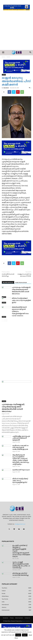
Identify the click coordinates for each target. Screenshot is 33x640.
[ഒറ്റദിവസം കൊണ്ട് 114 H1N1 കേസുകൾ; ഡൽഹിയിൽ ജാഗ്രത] (6, 448)
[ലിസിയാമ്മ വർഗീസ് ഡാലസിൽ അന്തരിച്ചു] (6, 575)
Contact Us (27, 618)
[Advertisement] (16, 32)
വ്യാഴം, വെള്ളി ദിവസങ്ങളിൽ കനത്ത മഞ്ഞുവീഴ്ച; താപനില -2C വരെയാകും (21, 565)
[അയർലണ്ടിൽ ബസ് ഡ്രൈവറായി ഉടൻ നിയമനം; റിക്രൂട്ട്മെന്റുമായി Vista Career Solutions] (6, 312)
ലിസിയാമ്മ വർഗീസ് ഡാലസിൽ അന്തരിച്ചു (20, 574)
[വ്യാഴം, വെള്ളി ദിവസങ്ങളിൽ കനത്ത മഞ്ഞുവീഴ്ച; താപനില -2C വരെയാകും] (6, 564)
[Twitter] (13, 92)
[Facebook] (9, 92)
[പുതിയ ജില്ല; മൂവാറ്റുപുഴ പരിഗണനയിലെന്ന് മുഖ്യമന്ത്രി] (6, 438)
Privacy (12, 618)
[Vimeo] (14, 529)
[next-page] (6, 320)
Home (3, 57)
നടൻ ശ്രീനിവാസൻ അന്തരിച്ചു (8, 275)
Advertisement (19, 618)
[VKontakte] (19, 529)
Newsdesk (6, 88)
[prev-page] (3, 320)
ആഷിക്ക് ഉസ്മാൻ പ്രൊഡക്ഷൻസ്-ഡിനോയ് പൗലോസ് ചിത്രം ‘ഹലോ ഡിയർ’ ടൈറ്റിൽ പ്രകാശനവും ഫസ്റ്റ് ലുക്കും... (20, 459)
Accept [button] (18, 635)
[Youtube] (24, 529)
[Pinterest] (18, 92)
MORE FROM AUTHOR (21, 282)
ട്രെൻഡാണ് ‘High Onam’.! (21, 470)
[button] (3, 52)
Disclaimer (5, 618)
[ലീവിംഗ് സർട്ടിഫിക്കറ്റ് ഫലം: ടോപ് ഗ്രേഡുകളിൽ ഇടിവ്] (6, 300)
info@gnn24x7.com (20, 524)
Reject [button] (24, 635)
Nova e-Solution (26, 621)
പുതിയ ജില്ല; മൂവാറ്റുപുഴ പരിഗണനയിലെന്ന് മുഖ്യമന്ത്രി (21, 438)
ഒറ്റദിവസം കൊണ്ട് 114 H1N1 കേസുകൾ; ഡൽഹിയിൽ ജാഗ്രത (20, 447)
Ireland (8, 57)
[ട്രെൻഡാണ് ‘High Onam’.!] (6, 472)
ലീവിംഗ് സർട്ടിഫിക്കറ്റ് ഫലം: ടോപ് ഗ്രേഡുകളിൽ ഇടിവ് (21, 300)
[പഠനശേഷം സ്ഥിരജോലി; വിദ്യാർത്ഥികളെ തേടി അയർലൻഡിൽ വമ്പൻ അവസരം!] (6, 292)
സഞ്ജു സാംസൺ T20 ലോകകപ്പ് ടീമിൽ (24, 275)
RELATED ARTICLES (8, 282)
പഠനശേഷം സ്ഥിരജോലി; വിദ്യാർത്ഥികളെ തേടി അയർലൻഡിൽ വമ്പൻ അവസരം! (21, 290)
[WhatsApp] (22, 92)
